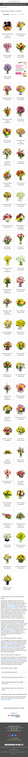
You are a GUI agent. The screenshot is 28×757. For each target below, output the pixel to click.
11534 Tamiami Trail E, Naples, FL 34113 (14, 728)
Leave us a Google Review (14, 740)
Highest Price (14, 14)
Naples (2, 699)
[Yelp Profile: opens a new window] (19, 735)
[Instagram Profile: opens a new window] (9, 735)
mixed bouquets (11, 606)
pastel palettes (20, 623)
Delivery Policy (14, 753)
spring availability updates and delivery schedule (14, 659)
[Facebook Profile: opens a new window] (12, 735)
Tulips (2, 640)
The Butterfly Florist (14, 1)
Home (2, 7)
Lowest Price (22, 14)
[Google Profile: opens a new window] (16, 735)
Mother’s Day (22, 608)
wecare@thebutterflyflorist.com (14, 730)
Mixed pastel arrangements (10, 643)
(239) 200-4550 (14, 729)
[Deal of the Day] (20, 70)
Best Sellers (6, 14)
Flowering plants (8, 629)
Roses (11, 630)
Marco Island (8, 699)
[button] (25, 754)
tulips (11, 605)
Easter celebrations (14, 608)
